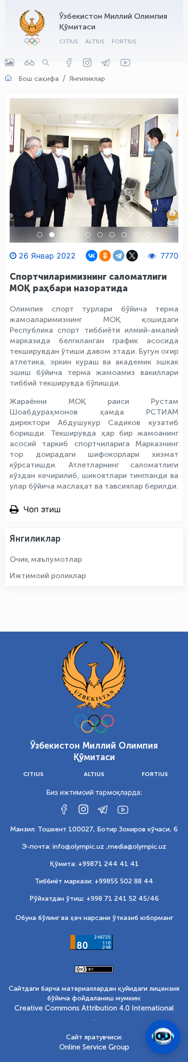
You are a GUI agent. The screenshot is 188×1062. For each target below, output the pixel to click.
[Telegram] (118, 255)
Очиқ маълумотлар (46, 559)
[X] (132, 255)
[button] (40, 235)
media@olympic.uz (137, 846)
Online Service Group (94, 1047)
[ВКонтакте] (91, 255)
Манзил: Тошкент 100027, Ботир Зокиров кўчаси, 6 (94, 829)
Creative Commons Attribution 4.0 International (94, 1008)
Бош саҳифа (38, 79)
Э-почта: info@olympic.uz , (65, 846)
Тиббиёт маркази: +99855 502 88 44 (94, 881)
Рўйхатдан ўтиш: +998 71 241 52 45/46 (94, 898)
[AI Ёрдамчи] (163, 1037)
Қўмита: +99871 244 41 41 (94, 864)
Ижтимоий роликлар (48, 575)
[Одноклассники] (105, 255)
